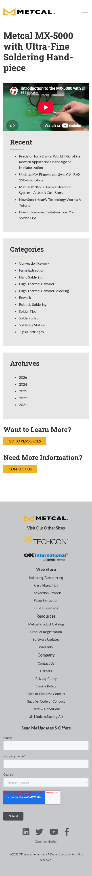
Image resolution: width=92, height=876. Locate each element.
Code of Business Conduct (46, 694)
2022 (23, 398)
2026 (23, 377)
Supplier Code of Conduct (46, 701)
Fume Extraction (31, 270)
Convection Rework (34, 263)
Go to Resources (25, 441)
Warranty (46, 647)
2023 (23, 391)
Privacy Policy (46, 678)
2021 (23, 404)
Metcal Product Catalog (46, 624)
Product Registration (46, 632)
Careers (46, 671)
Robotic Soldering (33, 304)
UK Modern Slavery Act (46, 716)
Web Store (46, 569)
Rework (25, 297)
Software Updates (46, 639)
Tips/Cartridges (31, 332)
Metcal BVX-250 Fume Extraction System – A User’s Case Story (45, 190)
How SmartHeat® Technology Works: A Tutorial (50, 202)
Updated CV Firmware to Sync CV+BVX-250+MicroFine (50, 177)
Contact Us (20, 469)
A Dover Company (59, 854)
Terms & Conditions (46, 709)
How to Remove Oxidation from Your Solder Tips (47, 215)
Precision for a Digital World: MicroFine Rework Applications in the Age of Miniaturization (49, 162)
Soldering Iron (29, 318)
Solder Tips (27, 311)
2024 (23, 384)
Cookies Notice (46, 842)
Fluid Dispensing (46, 608)
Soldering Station (32, 325)
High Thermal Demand (36, 284)
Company (46, 655)
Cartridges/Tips (46, 585)
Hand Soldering (31, 277)
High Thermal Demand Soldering (44, 291)
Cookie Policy (46, 686)
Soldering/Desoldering (46, 578)
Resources (46, 616)
